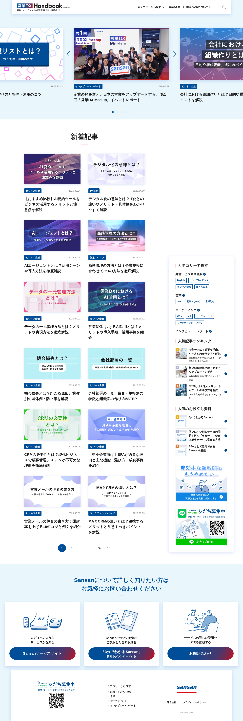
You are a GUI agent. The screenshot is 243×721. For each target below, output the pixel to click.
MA (189, 316)
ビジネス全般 (184, 286)
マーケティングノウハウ (190, 322)
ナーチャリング (204, 316)
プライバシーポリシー (194, 702)
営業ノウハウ (194, 301)
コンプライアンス (199, 280)
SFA (179, 301)
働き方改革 (202, 286)
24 (99, 548)
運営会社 (171, 702)
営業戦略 (210, 301)
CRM (179, 316)
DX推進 (181, 280)
